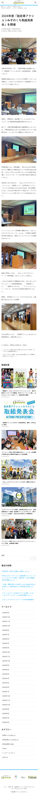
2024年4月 (5, 678)
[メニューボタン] (2, 2)
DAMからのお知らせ (13, 31)
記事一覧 (10, 787)
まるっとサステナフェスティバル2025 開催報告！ (18, 599)
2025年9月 (5, 630)
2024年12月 (6, 652)
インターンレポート (8, 753)
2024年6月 (5, 674)
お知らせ (5, 31)
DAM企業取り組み (8, 744)
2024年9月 (5, 665)
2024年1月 (5, 691)
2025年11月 (6, 621)
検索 (3, 555)
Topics (20, 31)
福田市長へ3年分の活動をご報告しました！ (16, 571)
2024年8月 (5, 670)
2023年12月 (6, 696)
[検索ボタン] (35, 2)
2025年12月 (6, 617)
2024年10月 (6, 661)
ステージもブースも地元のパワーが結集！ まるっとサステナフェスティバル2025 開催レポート (18, 594)
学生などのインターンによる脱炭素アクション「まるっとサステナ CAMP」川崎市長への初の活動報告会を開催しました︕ (19, 578)
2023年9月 (5, 709)
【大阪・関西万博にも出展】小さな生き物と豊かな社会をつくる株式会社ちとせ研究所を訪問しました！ (19, 586)
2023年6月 (5, 722)
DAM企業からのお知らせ (10, 740)
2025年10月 (6, 626)
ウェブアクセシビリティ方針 (19, 788)
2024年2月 (5, 687)
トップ (5, 787)
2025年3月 (5, 648)
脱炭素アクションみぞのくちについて (24, 787)
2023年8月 (5, 713)
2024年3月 (5, 683)
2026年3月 (5, 613)
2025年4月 (5, 643)
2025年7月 (5, 634)
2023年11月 (6, 700)
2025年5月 (5, 639)
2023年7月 (5, 718)
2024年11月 (6, 656)
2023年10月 (6, 705)
